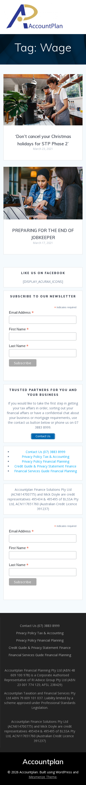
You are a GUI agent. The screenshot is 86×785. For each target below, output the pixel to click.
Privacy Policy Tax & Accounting (45, 456)
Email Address (21, 312)
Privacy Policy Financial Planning (45, 461)
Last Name (18, 346)
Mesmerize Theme (43, 777)
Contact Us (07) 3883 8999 (45, 452)
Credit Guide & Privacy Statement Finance (45, 466)
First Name (19, 329)
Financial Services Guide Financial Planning (45, 471)
